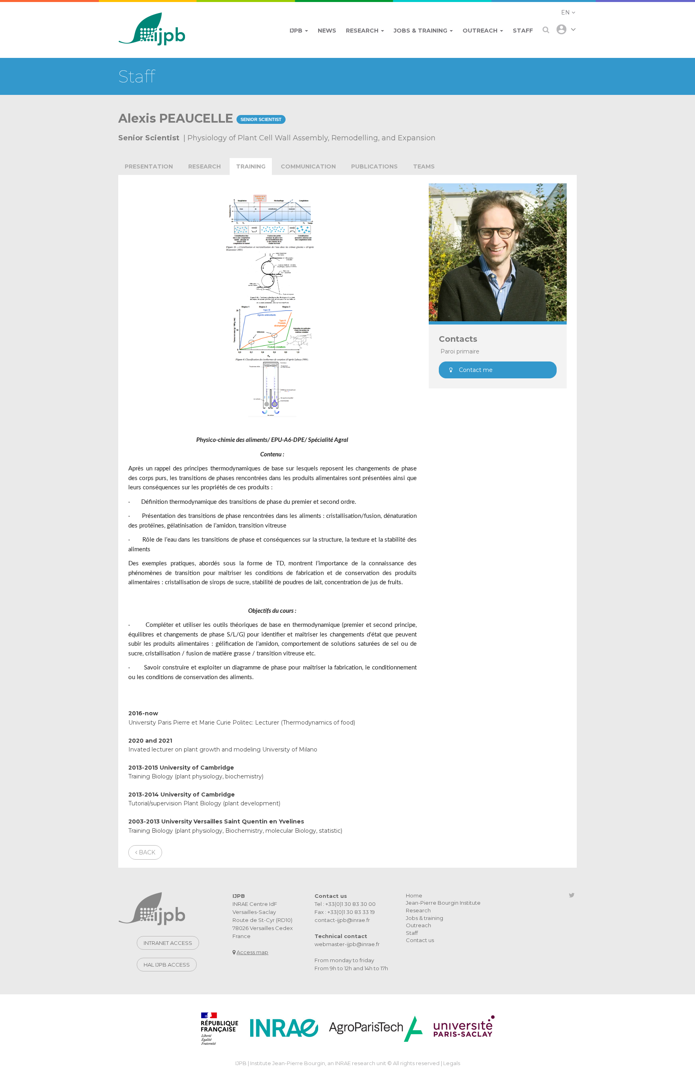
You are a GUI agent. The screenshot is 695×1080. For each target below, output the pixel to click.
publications (374, 166)
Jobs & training (424, 918)
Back (146, 852)
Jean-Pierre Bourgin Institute (443, 902)
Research (204, 166)
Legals (451, 1063)
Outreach (418, 925)
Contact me (476, 370)
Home (414, 895)
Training (250, 166)
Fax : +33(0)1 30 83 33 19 (345, 912)
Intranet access (168, 943)
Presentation (149, 166)
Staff (412, 933)
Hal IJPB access (167, 964)
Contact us (420, 940)
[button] (568, 12)
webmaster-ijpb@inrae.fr (347, 944)
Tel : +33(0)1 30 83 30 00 (345, 904)
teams (424, 166)
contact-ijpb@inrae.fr (342, 920)
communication (308, 166)
